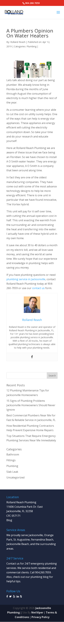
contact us (38, 288)
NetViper (37, 612)
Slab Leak (12, 472)
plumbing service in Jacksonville (25, 279)
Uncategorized (15, 477)
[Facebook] (32, 357)
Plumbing (31, 46)
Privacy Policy (40, 617)
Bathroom (12, 454)
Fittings (11, 460)
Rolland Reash (17, 42)
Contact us (13, 563)
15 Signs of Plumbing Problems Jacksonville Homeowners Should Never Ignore (30, 405)
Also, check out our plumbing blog (27, 577)
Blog (9, 520)
